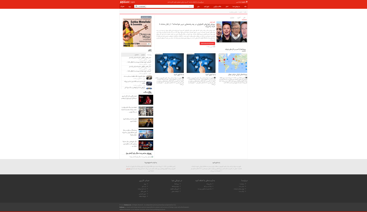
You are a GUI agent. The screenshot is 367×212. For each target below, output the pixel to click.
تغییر (241, 2)
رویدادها (176, 184)
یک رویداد (209, 184)
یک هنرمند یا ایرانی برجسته (205, 189)
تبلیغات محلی (175, 191)
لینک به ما (241, 191)
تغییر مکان (143, 191)
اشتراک (122, 6)
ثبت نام (144, 186)
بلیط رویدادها (175, 186)
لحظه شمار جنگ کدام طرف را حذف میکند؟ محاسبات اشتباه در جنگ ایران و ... (129, 109)
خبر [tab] (244, 17)
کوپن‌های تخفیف (174, 189)
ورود (130, 6)
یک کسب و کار (208, 186)
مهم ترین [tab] (143, 55)
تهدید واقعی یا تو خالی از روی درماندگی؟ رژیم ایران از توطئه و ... (129, 98)
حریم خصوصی (142, 194)
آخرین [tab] (238, 17)
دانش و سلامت (233, 12)
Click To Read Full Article (207, 43)
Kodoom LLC (127, 205)
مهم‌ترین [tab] (232, 17)
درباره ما (242, 184)
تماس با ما (241, 186)
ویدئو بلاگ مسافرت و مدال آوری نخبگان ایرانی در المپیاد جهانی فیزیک (129, 132)
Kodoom (121, 207)
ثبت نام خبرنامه (142, 189)
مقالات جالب (147, 92)
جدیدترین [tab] (137, 55)
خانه (245, 6)
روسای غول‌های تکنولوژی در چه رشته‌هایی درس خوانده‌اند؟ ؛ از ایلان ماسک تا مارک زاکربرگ (187, 25)
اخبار (227, 6)
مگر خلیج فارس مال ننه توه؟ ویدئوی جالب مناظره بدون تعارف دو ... (130, 143)
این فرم (128, 168)
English (133, 2)
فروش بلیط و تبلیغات (239, 189)
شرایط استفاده (142, 196)
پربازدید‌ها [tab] (149, 55)
